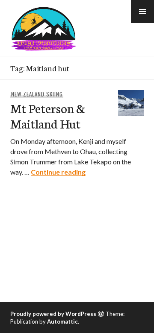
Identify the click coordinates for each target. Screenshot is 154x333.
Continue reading (58, 172)
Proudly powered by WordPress (53, 313)
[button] (142, 11)
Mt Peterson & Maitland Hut (47, 115)
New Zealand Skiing (37, 94)
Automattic (62, 321)
